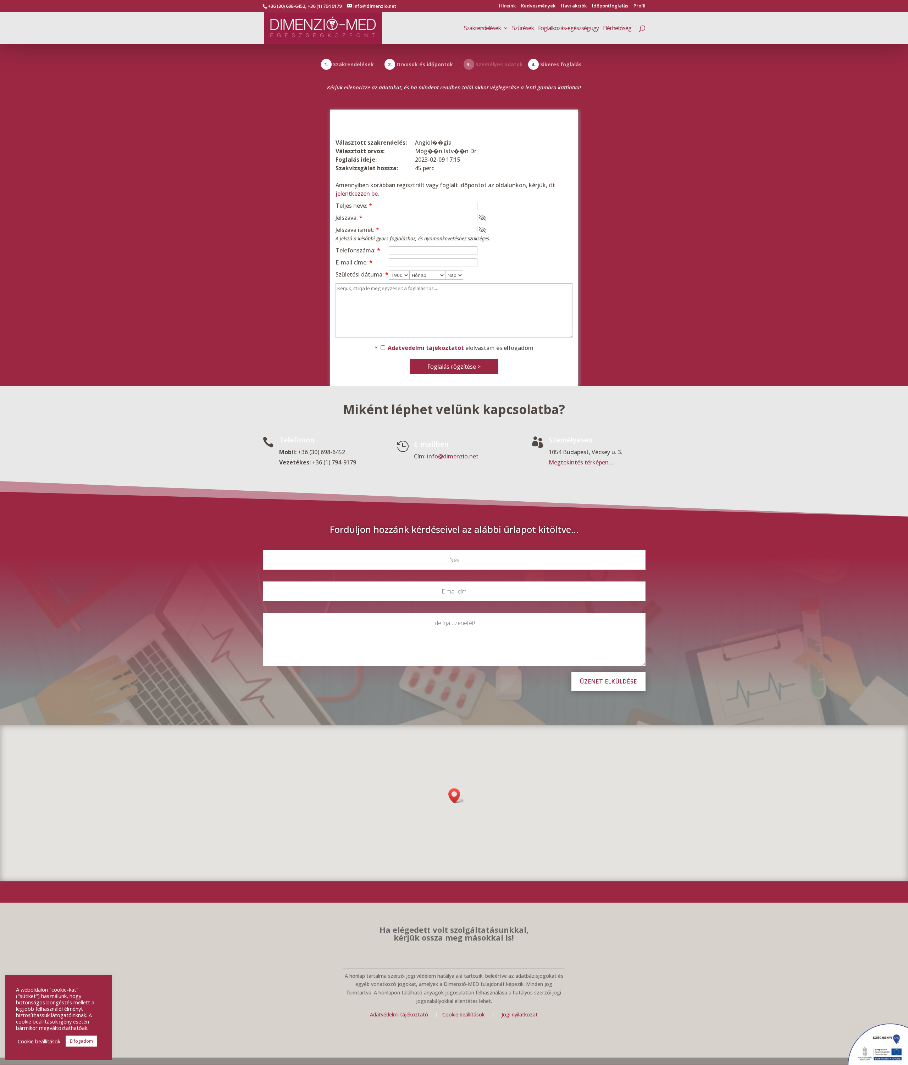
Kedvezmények (538, 6)
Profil (639, 6)
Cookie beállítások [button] (39, 1041)
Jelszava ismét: (357, 230)
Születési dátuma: (362, 274)
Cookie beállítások (464, 1014)
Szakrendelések (482, 29)
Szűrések (523, 29)
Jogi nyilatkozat (520, 1014)
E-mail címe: (354, 262)
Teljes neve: (354, 206)
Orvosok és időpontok (425, 64)
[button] (456, 795)
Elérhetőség (617, 29)
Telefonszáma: (358, 250)
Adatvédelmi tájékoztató (399, 1014)
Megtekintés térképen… (581, 462)
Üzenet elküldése (608, 681)
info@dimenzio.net (452, 456)
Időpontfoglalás (610, 6)
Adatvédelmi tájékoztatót (426, 348)
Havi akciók (574, 6)
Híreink (507, 6)
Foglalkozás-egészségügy (568, 29)
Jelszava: (349, 218)
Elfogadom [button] (81, 1041)
